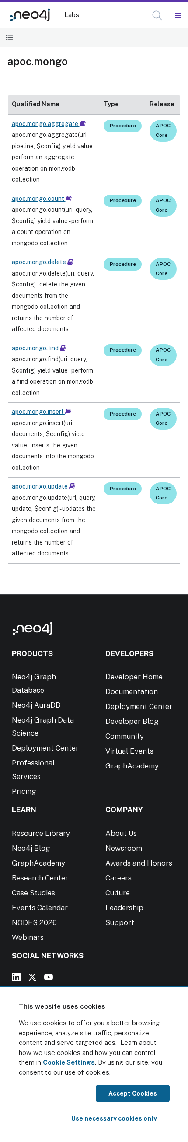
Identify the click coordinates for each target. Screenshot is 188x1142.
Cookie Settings (69, 1062)
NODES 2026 (34, 922)
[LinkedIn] (16, 977)
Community (124, 736)
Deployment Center (45, 748)
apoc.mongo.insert (38, 411)
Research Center (40, 877)
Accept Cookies (132, 1093)
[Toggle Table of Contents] (9, 37)
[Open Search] (157, 16)
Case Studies (33, 892)
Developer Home (134, 676)
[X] (32, 977)
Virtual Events (129, 751)
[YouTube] (48, 977)
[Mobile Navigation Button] (177, 16)
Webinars (28, 937)
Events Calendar (40, 907)
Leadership (124, 907)
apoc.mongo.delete (39, 261)
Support (119, 922)
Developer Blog (132, 721)
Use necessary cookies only (114, 1118)
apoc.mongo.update (40, 486)
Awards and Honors (138, 863)
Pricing (24, 791)
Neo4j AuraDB (36, 705)
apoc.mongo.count (39, 198)
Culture (117, 892)
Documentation (131, 691)
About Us (121, 833)
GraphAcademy (132, 765)
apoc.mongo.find (36, 348)
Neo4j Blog (31, 848)
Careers (118, 877)
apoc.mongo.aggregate (46, 123)
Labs (71, 14)
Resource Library (41, 833)
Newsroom (123, 848)
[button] (157, 15)
